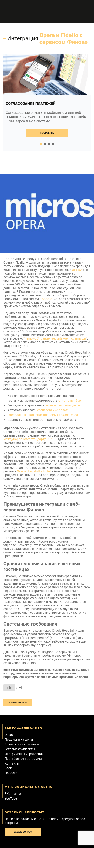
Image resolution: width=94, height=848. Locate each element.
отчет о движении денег (63, 405)
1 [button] (41, 144)
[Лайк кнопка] (9, 687)
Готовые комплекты (20, 749)
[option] (47, 102)
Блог (8, 768)
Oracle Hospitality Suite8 (34, 471)
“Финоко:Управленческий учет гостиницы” (55, 338)
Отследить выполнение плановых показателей (43, 415)
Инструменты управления (24, 754)
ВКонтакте (13, 793)
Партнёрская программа (23, 758)
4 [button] (53, 144)
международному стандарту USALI (29, 439)
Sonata (47, 299)
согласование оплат (52, 410)
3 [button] (49, 144)
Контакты (12, 763)
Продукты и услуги (19, 739)
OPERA (77, 270)
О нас (9, 735)
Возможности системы (22, 744)
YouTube (11, 798)
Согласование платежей (30, 103)
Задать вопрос (23, 831)
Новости (11, 773)
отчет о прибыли (71, 400)
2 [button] (45, 144)
